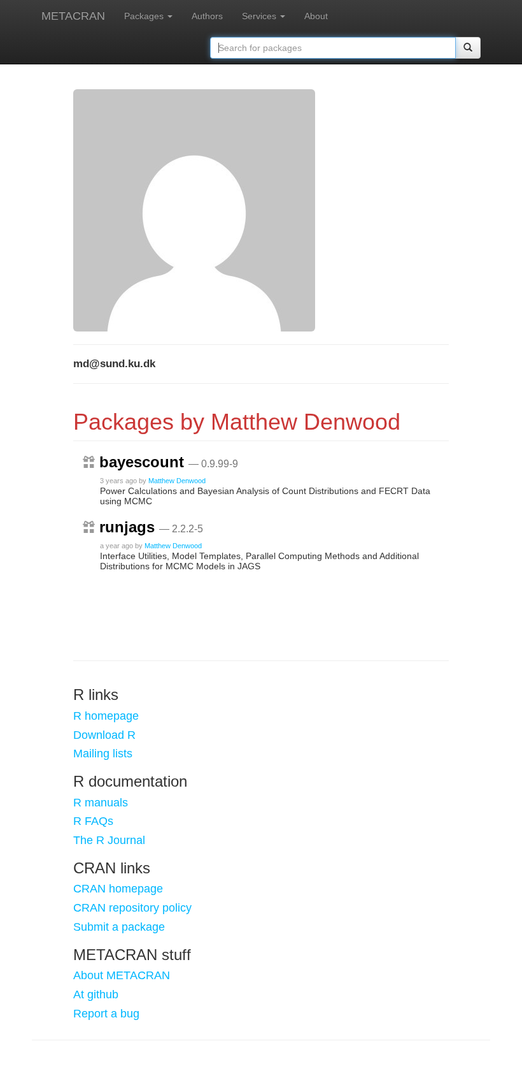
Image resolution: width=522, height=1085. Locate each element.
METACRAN (73, 16)
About (316, 16)
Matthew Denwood (177, 480)
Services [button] (260, 16)
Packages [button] (145, 16)
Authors (207, 16)
